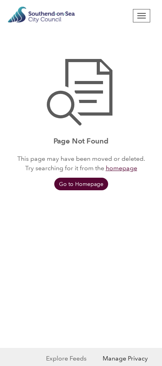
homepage (121, 168)
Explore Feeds (66, 358)
